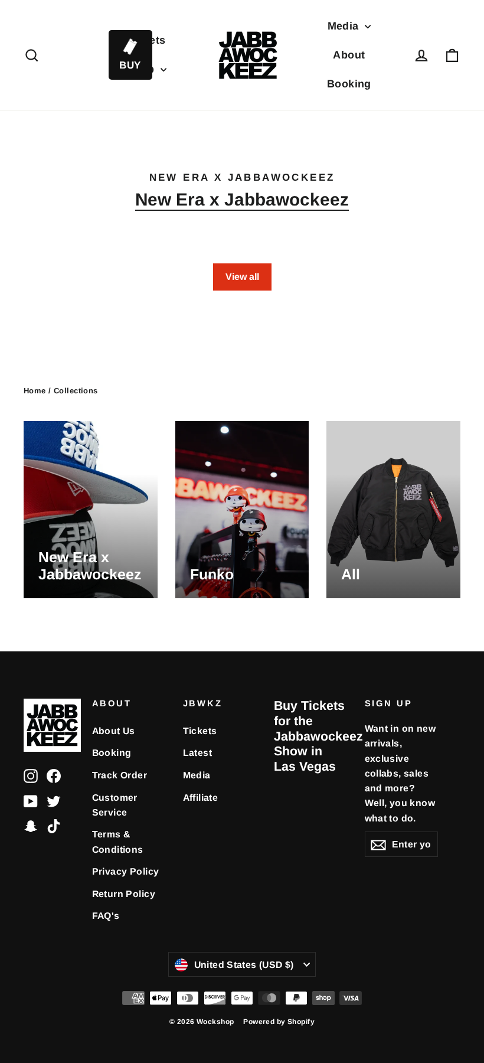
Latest (197, 753)
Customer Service (115, 805)
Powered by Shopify (279, 1022)
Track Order (120, 775)
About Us (113, 731)
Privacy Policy (125, 871)
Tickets (200, 731)
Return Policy (124, 894)
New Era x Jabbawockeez (242, 199)
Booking (349, 84)
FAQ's (106, 916)
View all (242, 277)
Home (35, 390)
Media (345, 26)
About (349, 55)
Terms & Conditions (117, 841)
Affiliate (200, 798)
